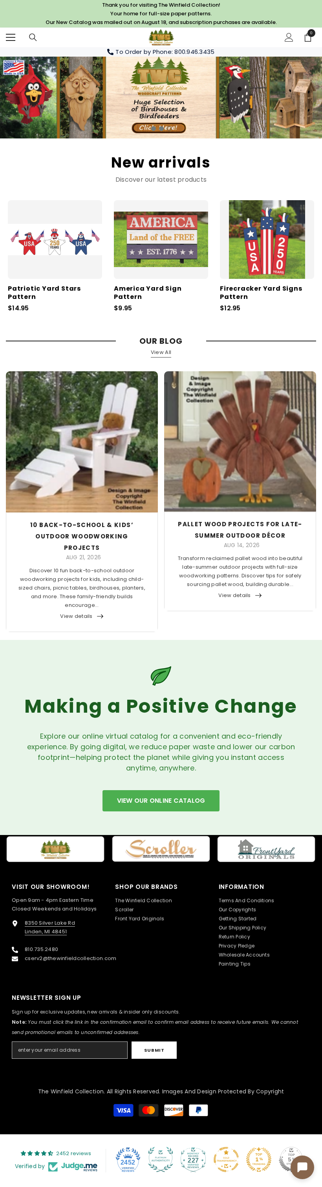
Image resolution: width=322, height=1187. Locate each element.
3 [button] (169, 128)
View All (161, 352)
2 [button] (161, 128)
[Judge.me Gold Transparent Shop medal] (226, 1159)
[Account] (289, 37)
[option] (161, 97)
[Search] (33, 37)
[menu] (10, 37)
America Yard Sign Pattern (148, 293)
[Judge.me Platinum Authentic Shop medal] (160, 1159)
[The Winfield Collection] (55, 849)
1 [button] (153, 128)
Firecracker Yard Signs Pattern (261, 293)
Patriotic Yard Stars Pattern (44, 293)
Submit (154, 1050)
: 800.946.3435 (193, 52)
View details (76, 616)
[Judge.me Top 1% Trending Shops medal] (258, 1159)
